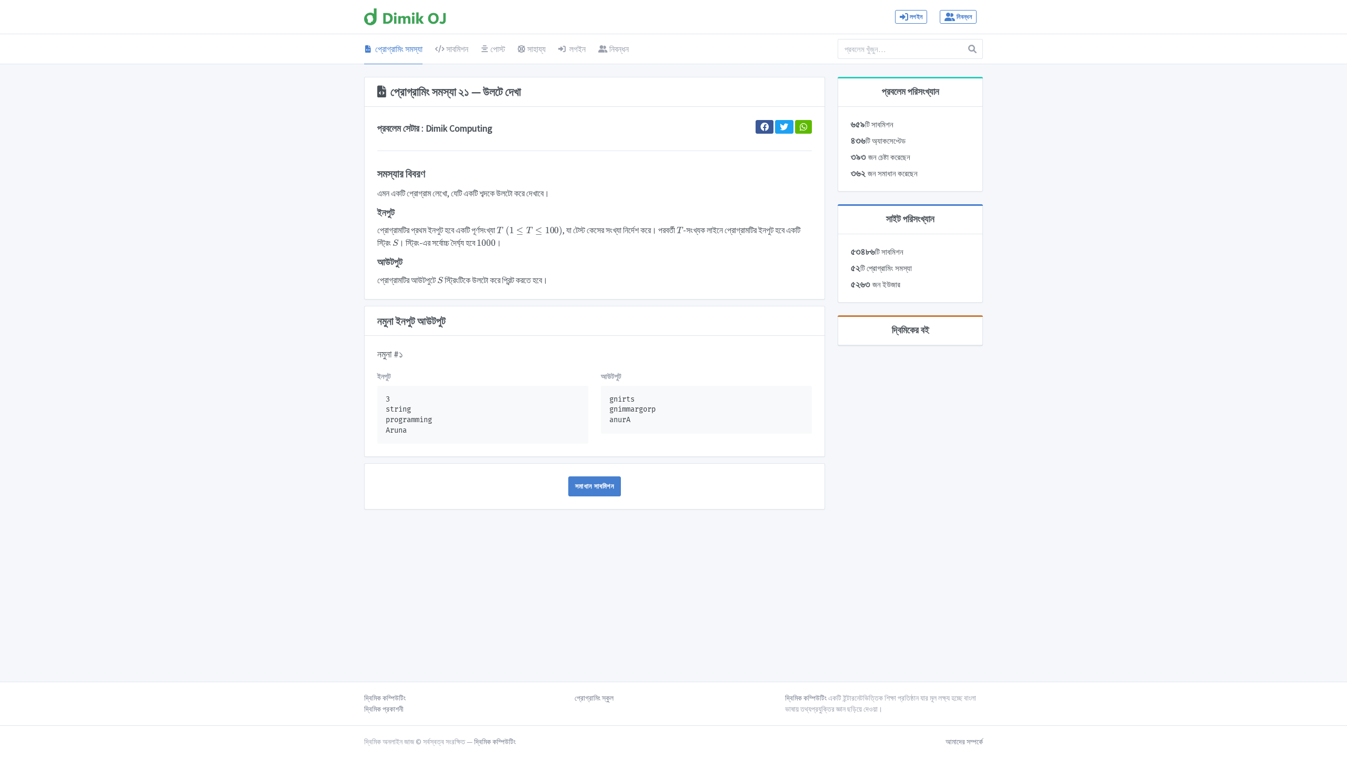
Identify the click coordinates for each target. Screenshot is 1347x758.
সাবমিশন (456, 49)
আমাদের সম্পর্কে (964, 741)
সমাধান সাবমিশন (594, 486)
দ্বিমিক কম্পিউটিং (385, 698)
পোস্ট (497, 49)
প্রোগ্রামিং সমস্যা (398, 49)
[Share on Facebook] (764, 127)
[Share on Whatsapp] (803, 127)
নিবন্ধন (964, 17)
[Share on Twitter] (784, 127)
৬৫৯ (872, 124)
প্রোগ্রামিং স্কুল (594, 698)
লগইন (916, 17)
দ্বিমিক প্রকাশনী (384, 709)
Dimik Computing (459, 128)
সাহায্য (536, 49)
